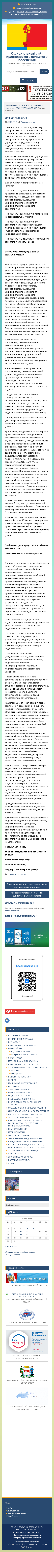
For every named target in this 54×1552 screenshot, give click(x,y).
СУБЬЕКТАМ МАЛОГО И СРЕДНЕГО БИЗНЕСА (27, 1067)
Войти (10, 1508)
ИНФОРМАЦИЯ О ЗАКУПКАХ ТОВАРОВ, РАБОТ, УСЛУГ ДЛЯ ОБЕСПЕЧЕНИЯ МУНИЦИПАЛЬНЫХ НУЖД (25, 1123)
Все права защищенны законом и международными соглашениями (27, 1538)
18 (21, 1235)
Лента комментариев (17, 1513)
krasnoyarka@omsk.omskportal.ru (28, 8)
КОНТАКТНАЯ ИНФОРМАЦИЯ (20, 1039)
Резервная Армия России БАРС (24, 1054)
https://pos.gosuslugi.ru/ (21, 915)
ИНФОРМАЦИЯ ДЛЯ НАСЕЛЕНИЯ (22, 1045)
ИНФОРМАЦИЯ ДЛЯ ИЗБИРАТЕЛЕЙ (23, 1064)
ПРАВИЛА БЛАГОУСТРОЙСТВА (21, 1099)
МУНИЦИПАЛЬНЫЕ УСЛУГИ (20, 1092)
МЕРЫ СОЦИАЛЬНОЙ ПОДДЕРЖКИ (23, 1061)
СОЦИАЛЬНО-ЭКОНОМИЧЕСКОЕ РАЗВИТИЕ (27, 1108)
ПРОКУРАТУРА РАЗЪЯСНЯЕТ (27, 1532)
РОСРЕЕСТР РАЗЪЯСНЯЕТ (26, 108)
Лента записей (14, 1511)
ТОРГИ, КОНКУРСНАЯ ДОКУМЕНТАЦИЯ (25, 1138)
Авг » (14, 1247)
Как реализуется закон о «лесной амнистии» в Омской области (27, 894)
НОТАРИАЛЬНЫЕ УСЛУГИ (19, 1160)
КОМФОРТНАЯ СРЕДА (17, 1129)
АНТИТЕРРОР (14, 1086)
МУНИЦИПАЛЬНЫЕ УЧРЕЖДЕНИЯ (22, 1083)
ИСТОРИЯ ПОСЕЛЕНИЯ (18, 1036)
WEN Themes (27, 1547)
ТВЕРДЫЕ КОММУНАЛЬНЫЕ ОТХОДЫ (24, 1117)
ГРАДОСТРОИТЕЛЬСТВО (19, 1096)
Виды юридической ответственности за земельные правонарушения (27, 886)
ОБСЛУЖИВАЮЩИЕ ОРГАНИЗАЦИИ (23, 1150)
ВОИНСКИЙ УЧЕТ (15, 1048)
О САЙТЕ (12, 1163)
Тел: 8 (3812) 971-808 (28, 4)
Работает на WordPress (17, 1544)
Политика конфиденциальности (27, 1535)
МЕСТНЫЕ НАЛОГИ (16, 1132)
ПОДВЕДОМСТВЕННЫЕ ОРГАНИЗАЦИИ (25, 1114)
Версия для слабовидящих (22, 1011)
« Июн (8, 1247)
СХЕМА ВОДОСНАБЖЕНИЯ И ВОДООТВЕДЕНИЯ (28, 1111)
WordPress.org (14, 1516)
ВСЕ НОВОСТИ (14, 1042)
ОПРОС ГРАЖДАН (15, 1058)
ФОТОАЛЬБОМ (14, 1153)
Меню (30, 80)
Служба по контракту (20, 1051)
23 (8, 1238)
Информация (16, 1073)
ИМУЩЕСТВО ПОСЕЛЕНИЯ (19, 1077)
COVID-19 (12, 1080)
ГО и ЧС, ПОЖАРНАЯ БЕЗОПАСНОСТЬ (27, 1527)
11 (21, 1232)
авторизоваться (12, 911)
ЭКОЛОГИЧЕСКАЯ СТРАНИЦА (20, 1157)
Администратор (28, 122)
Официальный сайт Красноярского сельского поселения (27, 56)
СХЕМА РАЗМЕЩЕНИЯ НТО (19, 1089)
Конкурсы (15, 1070)
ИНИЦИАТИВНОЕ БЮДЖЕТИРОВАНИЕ (25, 1141)
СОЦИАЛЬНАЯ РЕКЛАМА (18, 1135)
